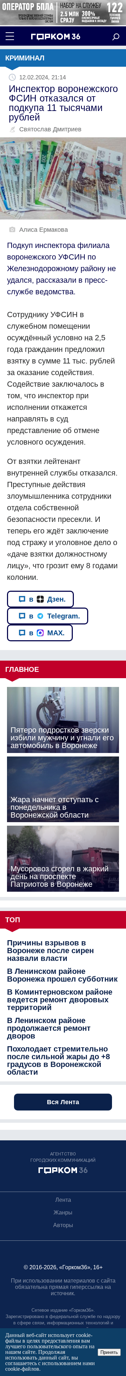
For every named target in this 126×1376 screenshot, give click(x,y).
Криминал (24, 58)
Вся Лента (63, 1102)
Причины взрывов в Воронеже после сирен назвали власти (50, 950)
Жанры (63, 1213)
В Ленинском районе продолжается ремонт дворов (49, 1028)
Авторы (63, 1225)
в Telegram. (54, 616)
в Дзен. (47, 599)
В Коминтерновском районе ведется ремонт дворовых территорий (59, 999)
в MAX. (47, 633)
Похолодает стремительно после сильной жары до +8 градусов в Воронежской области (58, 1060)
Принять (109, 1352)
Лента (63, 1200)
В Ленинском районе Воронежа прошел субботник (62, 975)
